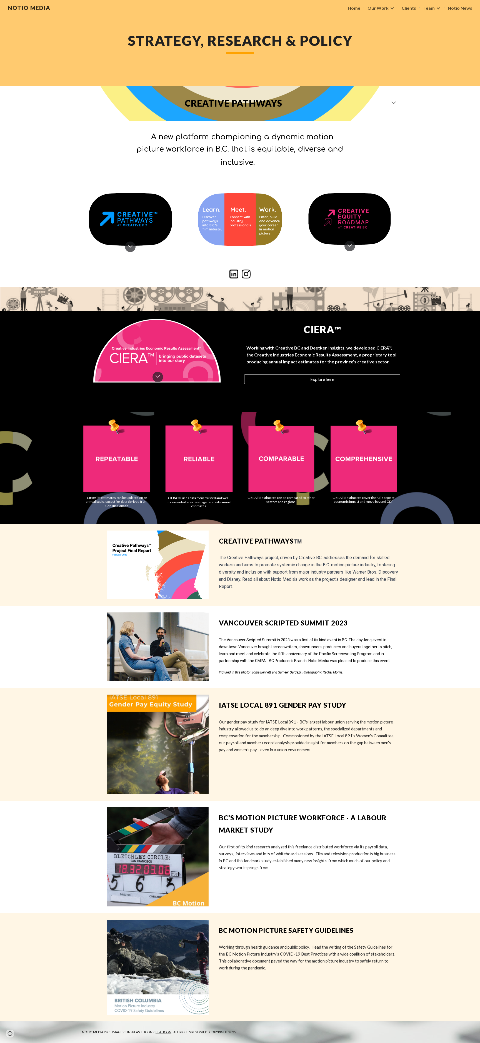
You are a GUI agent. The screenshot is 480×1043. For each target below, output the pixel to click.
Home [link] (354, 8)
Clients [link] (409, 8)
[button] (393, 103)
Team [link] (429, 8)
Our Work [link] (378, 8)
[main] (240, 43)
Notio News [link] (460, 8)
